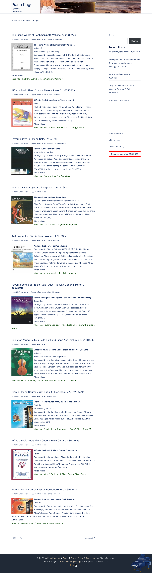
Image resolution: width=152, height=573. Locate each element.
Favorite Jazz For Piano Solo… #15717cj (34, 138)
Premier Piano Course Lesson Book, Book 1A (42, 523)
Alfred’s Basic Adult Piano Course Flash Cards (65, 474)
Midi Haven (114, 140)
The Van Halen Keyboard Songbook (60, 224)
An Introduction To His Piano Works (60, 273)
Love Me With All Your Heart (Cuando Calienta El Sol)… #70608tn (121, 89)
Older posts (17, 538)
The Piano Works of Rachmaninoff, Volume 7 (42, 79)
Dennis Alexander (53, 494)
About (65, 558)
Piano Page (22, 4)
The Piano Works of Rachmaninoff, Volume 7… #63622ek (44, 35)
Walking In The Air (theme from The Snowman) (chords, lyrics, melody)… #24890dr (124, 63)
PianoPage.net (53, 558)
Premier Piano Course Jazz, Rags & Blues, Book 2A (67, 429)
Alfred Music (41, 39)
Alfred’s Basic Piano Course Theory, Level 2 (64, 127)
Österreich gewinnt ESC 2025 (124, 154)
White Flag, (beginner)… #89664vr (124, 52)
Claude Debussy (53, 240)
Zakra (105, 561)
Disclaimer (90, 558)
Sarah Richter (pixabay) (70, 561)
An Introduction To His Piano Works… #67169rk (38, 236)
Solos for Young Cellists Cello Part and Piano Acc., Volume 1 (49, 380)
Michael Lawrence (53, 292)
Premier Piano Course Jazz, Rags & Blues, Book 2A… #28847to (47, 392)
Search (112, 35)
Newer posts (89, 538)
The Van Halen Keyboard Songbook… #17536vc (39, 187)
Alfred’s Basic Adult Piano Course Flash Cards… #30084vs (45, 440)
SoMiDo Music (115, 133)
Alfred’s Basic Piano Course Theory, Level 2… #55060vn (43, 90)
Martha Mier (51, 396)
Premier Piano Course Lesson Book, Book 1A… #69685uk (44, 489)
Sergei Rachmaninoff (54, 39)
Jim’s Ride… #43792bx (119, 100)
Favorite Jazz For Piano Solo (57, 176)
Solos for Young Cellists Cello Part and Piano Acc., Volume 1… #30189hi (52, 340)
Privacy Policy (77, 558)
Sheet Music (23, 39)
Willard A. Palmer (53, 95)
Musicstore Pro (115, 146)
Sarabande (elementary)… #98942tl (120, 76)
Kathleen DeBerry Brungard (57, 143)
